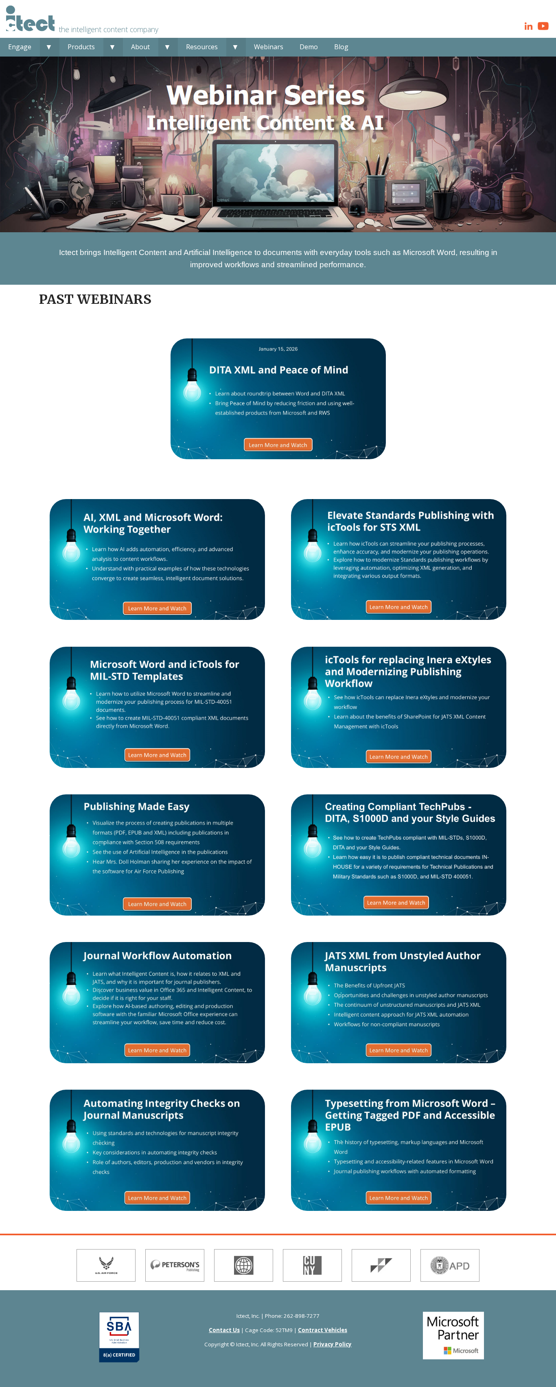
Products (81, 46)
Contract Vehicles (322, 1330)
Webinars (268, 46)
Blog (341, 46)
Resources (202, 46)
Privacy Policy (332, 1344)
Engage (19, 46)
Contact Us (224, 1330)
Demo (309, 46)
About (140, 46)
